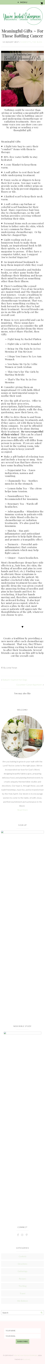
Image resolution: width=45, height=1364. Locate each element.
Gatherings (23, 1271)
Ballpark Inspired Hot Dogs (14, 679)
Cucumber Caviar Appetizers (29, 684)
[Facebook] (18, 1235)
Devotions (22, 1264)
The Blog (37, 42)
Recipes (22, 1278)
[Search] (41, 1312)
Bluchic (26, 1359)
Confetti (26, 42)
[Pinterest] (27, 1235)
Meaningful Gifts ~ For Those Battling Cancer (23, 33)
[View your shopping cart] (42, 3)
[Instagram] (22, 1235)
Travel (22, 1293)
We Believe (22, 1301)
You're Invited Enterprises (26, 1355)
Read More (22, 810)
